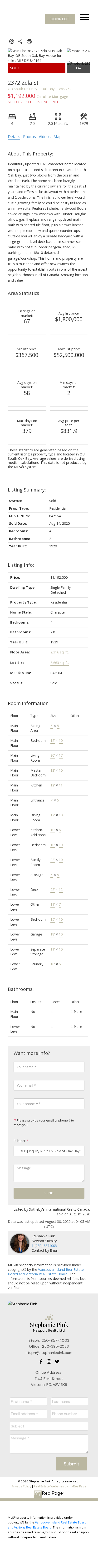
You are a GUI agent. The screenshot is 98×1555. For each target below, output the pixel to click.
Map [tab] (58, 136)
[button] (60, 19)
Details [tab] (14, 136)
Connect (59, 19)
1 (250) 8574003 (44, 1245)
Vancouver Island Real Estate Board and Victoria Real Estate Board (46, 1271)
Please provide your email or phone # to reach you (44, 1122)
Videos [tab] (45, 136)
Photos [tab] (29, 136)
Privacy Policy (21, 1486)
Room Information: (29, 703)
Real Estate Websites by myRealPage (60, 1486)
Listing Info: (21, 565)
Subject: (20, 1140)
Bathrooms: (21, 989)
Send (49, 1193)
